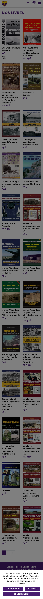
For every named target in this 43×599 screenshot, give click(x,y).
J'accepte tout (13, 588)
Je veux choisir (21, 594)
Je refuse (32, 588)
